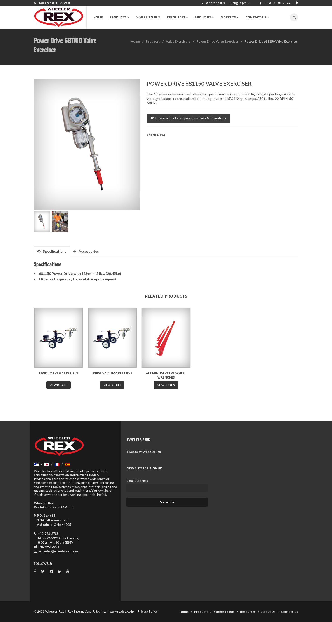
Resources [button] (176, 17)
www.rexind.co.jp (122, 611)
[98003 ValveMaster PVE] (112, 338)
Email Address (137, 480)
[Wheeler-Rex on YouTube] (297, 2)
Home (98, 17)
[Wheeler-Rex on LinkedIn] (290, 3)
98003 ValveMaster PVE (112, 373)
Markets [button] (228, 17)
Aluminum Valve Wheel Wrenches (166, 375)
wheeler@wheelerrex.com (58, 551)
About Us (268, 611)
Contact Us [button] (255, 17)
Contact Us (289, 611)
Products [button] (118, 17)
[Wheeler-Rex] (60, 17)
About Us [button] (203, 17)
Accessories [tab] (89, 251)
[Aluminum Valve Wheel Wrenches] (166, 338)
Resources (248, 611)
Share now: (156, 135)
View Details (58, 385)
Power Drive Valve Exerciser (217, 41)
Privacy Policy (147, 611)
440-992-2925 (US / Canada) (58, 538)
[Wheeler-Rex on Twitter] (272, 3)
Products (153, 41)
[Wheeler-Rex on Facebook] (263, 3)
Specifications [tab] (54, 251)
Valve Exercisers (178, 41)
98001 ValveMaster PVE (58, 373)
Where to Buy (148, 17)
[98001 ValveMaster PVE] (58, 338)
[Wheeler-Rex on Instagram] (281, 3)
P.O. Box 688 (53, 520)
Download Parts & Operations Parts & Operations (190, 118)
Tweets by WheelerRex (143, 452)
